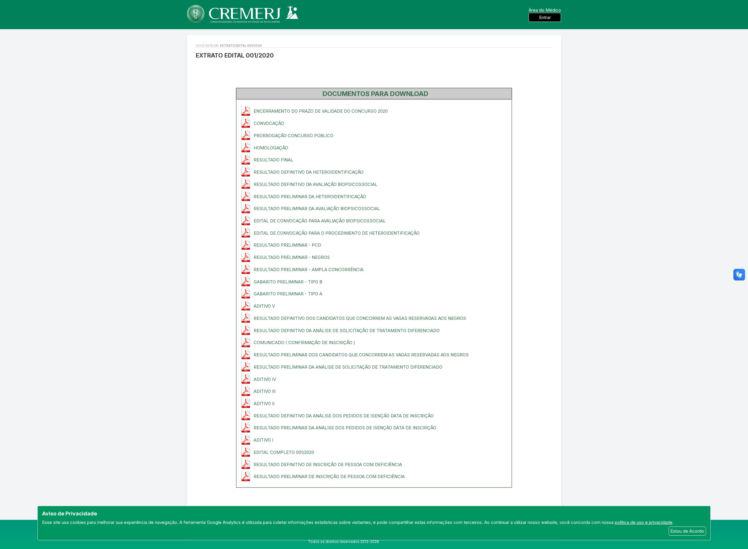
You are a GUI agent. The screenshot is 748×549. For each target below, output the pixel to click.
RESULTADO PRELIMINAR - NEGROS (292, 257)
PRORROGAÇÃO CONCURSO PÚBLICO (293, 135)
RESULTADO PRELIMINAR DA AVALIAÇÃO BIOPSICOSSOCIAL (317, 208)
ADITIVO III (265, 391)
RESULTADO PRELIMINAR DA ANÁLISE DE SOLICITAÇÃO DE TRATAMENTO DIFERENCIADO (348, 367)
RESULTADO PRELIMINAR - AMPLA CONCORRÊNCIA (308, 269)
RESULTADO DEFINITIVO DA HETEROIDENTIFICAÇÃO (308, 172)
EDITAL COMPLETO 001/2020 (284, 452)
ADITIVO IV (265, 379)
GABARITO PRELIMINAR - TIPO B (288, 282)
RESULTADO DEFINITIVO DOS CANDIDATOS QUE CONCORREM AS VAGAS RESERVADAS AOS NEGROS (360, 318)
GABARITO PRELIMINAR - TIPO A (288, 294)
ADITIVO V (264, 306)
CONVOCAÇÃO (269, 123)
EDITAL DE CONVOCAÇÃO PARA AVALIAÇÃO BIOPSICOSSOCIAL (320, 221)
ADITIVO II (264, 403)
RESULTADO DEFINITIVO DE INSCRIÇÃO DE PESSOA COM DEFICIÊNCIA (328, 464)
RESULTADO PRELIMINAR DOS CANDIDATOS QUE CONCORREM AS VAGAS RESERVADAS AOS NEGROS (361, 355)
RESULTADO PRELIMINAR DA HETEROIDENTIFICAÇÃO (310, 196)
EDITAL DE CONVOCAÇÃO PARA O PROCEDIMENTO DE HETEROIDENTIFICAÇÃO (337, 233)
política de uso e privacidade (643, 522)
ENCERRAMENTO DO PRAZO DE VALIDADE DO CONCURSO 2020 (321, 111)
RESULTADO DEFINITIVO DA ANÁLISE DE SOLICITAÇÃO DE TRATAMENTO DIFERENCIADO (347, 330)
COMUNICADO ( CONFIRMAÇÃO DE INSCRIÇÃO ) (304, 342)
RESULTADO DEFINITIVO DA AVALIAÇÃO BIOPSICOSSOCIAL (316, 184)
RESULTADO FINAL (273, 160)
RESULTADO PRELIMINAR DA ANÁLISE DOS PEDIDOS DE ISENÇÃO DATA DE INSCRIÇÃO (345, 428)
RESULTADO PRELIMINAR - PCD (287, 245)
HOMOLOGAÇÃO (271, 148)
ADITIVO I (263, 440)
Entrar (545, 17)
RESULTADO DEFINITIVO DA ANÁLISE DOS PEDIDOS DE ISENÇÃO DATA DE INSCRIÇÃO (344, 416)
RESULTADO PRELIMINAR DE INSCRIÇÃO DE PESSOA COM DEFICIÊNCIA (329, 476)
